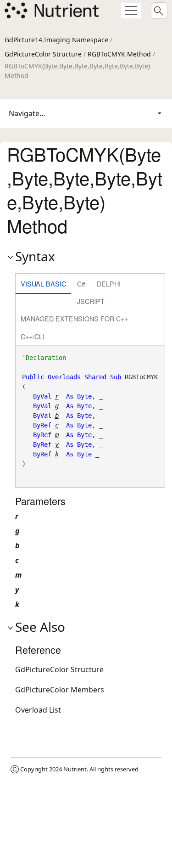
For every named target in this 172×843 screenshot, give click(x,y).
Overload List (38, 710)
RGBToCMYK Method (119, 54)
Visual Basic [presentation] (43, 283)
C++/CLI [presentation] (32, 336)
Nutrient (75, 769)
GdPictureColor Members (59, 690)
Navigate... (27, 113)
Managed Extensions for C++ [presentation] (74, 318)
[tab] (43, 284)
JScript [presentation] (91, 301)
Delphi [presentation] (109, 283)
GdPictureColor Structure (43, 54)
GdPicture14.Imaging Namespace (56, 39)
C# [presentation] (81, 283)
